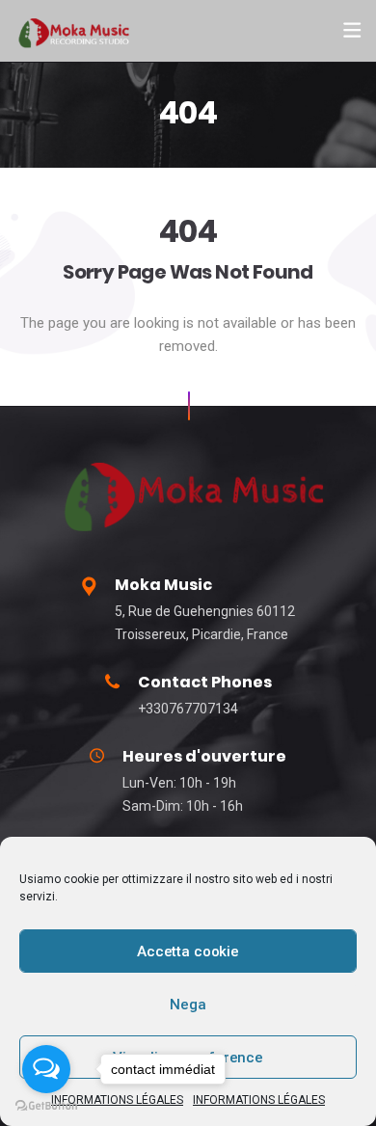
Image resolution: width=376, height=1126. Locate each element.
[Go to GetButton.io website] (46, 1106)
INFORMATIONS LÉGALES (259, 1100)
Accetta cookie (188, 951)
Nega (187, 1004)
